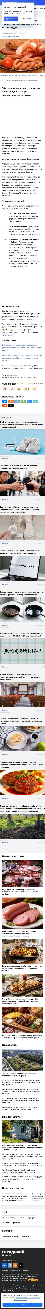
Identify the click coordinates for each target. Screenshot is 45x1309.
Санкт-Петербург (9, 1218)
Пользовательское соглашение (12, 1276)
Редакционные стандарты (18, 1278)
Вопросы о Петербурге (11, 1236)
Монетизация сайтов (9, 1275)
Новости (6, 1255)
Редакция (5, 1278)
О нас (31, 1278)
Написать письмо (16, 1280)
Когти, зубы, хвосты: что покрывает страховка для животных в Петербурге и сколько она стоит (22, 358)
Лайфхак (21, 1218)
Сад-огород (31, 1218)
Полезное (25, 1236)
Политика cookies (30, 1276)
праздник (22, 366)
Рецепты (6, 1223)
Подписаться (10, 19)
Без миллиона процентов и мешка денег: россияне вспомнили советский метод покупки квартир (22, 347)
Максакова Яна (12, 375)
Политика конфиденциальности (28, 1275)
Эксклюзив (9, 1045)
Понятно (22, 1305)
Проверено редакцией (11, 36)
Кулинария (16, 1223)
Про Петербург (12, 1116)
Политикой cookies (20, 1300)
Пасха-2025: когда (10, 366)
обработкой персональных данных (28, 1298)
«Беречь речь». (8, 335)
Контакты (5, 1280)
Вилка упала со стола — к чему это (25, 1285)
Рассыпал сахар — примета (25, 1289)
